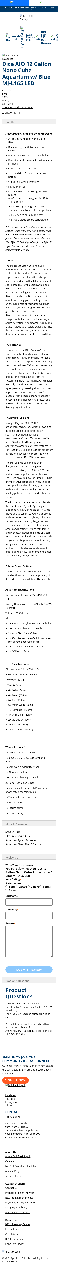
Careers (9, 1161)
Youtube (10, 1098)
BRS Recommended (16, 1239)
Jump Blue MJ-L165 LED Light (24, 757)
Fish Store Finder (14, 1244)
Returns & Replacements (19, 1197)
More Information (16, 824)
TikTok (8, 1105)
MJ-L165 (29, 423)
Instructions (12, 1229)
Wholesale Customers (17, 1212)
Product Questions (17, 981)
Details (9, 122)
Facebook (10, 1095)
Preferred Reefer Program (20, 1192)
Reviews (11, 857)
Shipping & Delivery (16, 1207)
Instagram (11, 1102)
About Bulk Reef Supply (18, 1156)
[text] (29, 104)
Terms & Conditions (16, 1176)
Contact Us (11, 1188)
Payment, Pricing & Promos (20, 1202)
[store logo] (29, 17)
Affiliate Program (14, 1171)
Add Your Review (23, 107)
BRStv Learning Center (17, 1224)
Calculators (11, 1234)
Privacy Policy (9, 1261)
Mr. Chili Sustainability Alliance (22, 1166)
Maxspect (7, 59)
